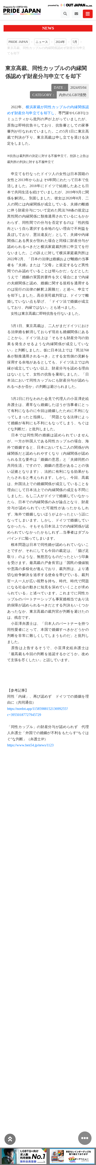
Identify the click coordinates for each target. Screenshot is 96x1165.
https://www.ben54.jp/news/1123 (30, 745)
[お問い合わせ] (76, 14)
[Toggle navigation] (65, 14)
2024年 (60, 42)
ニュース (41, 42)
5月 (75, 42)
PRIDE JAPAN (18, 42)
